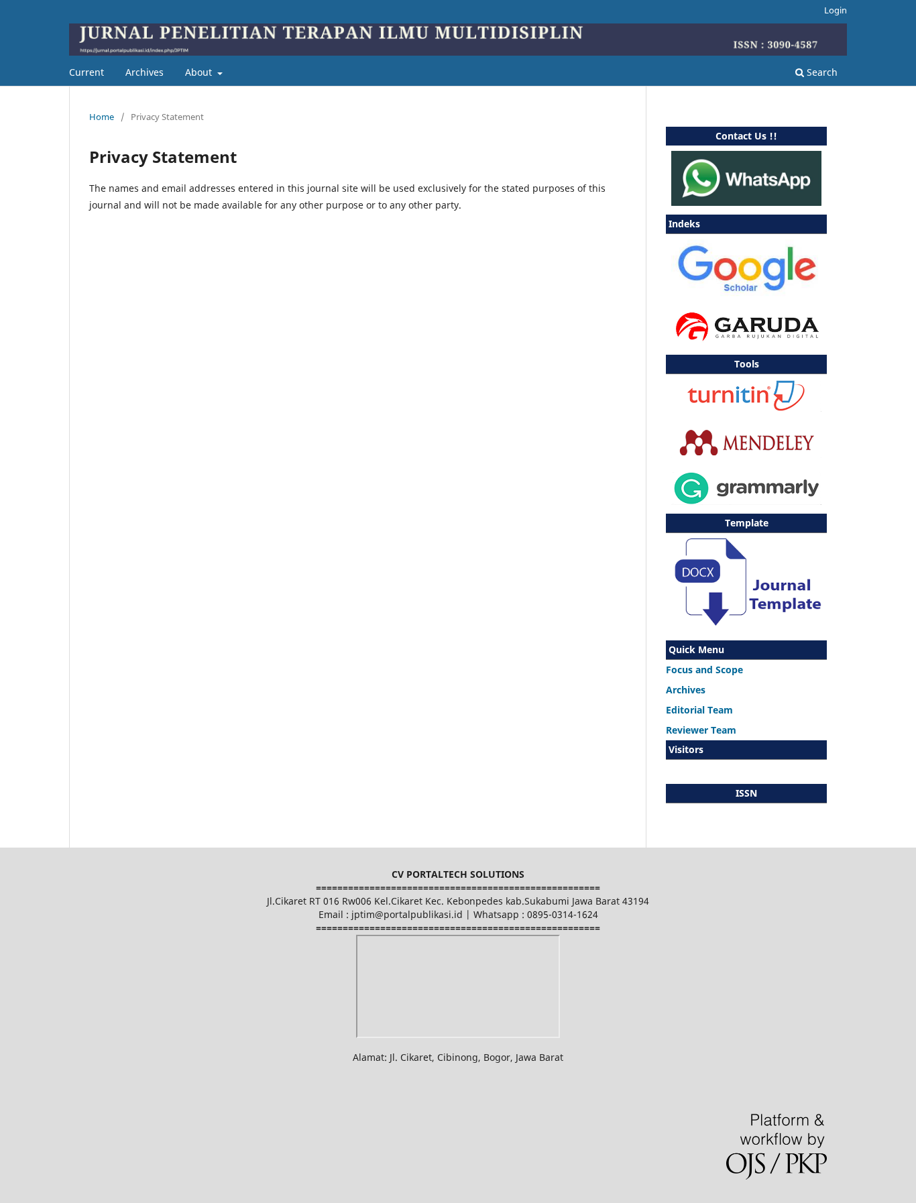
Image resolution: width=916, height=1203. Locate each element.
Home (101, 117)
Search (821, 72)
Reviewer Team (701, 730)
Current (86, 72)
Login (835, 10)
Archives (144, 72)
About (200, 72)
